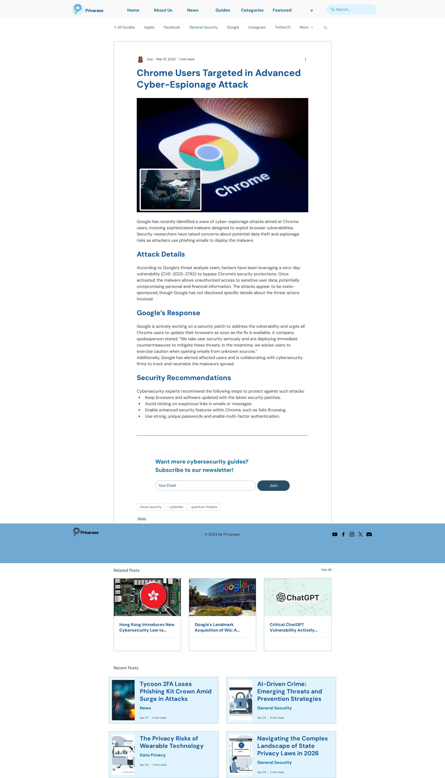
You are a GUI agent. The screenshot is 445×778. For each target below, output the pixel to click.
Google (233, 27)
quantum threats (204, 507)
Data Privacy (153, 755)
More (304, 27)
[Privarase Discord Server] (369, 534)
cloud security (151, 507)
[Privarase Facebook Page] (343, 534)
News (142, 518)
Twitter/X (282, 27)
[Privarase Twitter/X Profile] (360, 534)
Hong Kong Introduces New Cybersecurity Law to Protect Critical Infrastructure (147, 627)
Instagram (257, 27)
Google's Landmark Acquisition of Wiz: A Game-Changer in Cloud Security (219, 627)
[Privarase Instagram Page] (352, 534)
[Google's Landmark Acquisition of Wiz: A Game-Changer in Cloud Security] (222, 597)
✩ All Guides (124, 27)
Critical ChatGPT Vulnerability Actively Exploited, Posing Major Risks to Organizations (294, 627)
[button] (325, 27)
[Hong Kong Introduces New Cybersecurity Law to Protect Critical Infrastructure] (147, 597)
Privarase (89, 532)
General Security (203, 27)
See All (326, 570)
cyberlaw (176, 507)
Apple (149, 27)
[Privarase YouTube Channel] (335, 534)
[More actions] (305, 59)
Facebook (172, 27)
